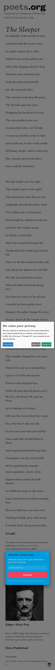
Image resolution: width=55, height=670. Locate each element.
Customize (8, 344)
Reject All (36, 344)
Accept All (46, 344)
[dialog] (27, 335)
